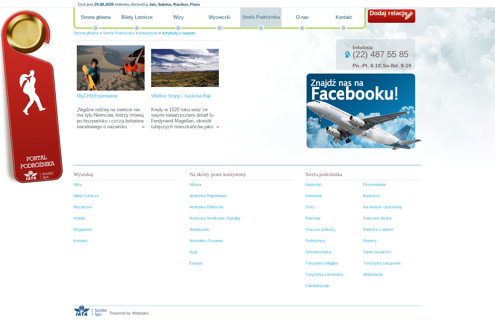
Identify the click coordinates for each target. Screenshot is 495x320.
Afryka (195, 184)
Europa (196, 263)
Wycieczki (219, 17)
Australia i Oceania (206, 240)
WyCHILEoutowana (97, 96)
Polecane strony (377, 218)
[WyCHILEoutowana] (110, 67)
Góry (310, 207)
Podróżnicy (315, 240)
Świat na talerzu (377, 252)
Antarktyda (148, 33)
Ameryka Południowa (208, 196)
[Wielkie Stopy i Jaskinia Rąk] (185, 67)
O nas (302, 17)
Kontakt (344, 17)
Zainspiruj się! (317, 285)
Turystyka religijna (321, 263)
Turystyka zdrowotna (324, 274)
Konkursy (371, 196)
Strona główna (96, 17)
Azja (193, 252)
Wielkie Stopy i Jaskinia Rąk (181, 96)
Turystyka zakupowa (381, 263)
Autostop (313, 184)
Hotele (79, 218)
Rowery (370, 240)
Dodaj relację (388, 13)
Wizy (178, 17)
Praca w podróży (320, 229)
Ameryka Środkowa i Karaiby (215, 218)
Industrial (313, 196)
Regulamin (83, 229)
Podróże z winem (378, 229)
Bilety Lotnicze (137, 17)
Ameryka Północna (206, 207)
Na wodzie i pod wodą (382, 207)
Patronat (312, 218)
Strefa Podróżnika (261, 17)
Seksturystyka (318, 252)
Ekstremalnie (374, 184)
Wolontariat (373, 274)
